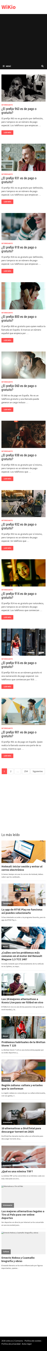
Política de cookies (33, 1340)
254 (26, 771)
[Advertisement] (23, 38)
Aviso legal (27, 1344)
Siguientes (38, 771)
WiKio (8, 6)
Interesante (7, 105)
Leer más (8, 132)
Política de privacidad (10, 1344)
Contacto (18, 1340)
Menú (8, 66)
